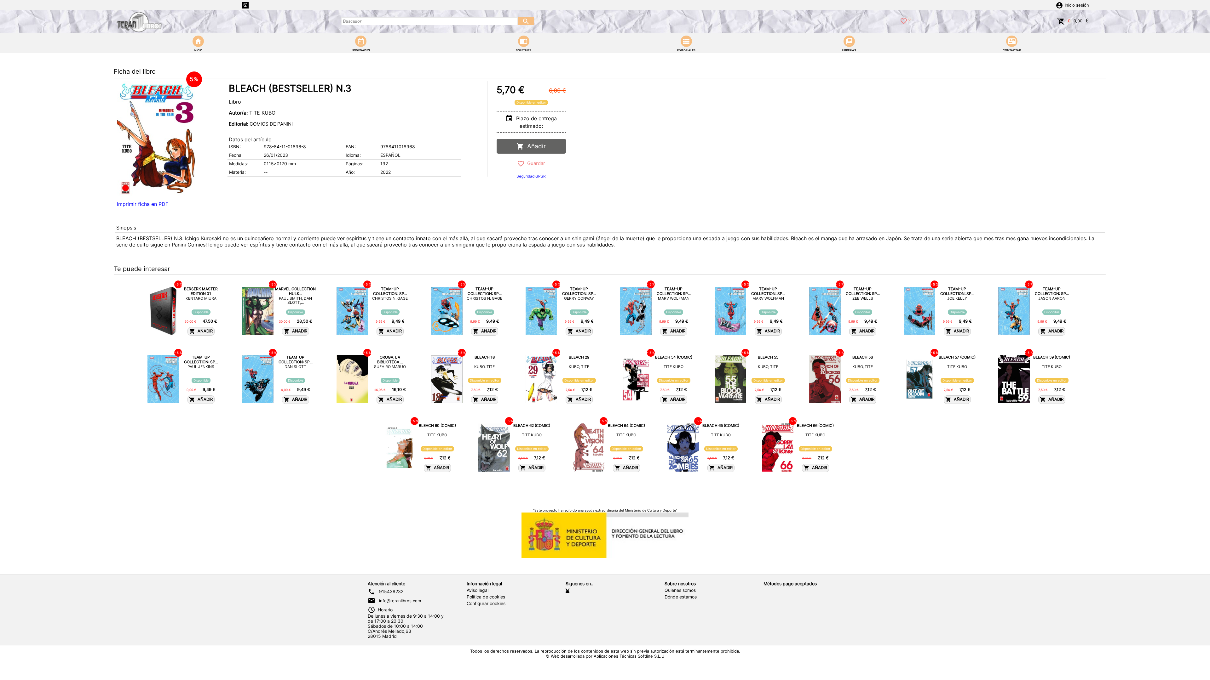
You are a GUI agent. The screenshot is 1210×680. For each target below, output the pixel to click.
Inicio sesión (1077, 5)
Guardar (535, 163)
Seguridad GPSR (531, 176)
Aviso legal (477, 590)
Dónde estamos (681, 596)
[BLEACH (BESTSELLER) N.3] (156, 139)
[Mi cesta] (1061, 20)
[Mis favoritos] (904, 20)
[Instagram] (245, 5)
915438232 (391, 591)
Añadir (535, 146)
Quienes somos (680, 590)
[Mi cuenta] (1059, 5)
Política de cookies (486, 596)
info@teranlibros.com (400, 600)
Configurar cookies (486, 603)
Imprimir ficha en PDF (142, 204)
